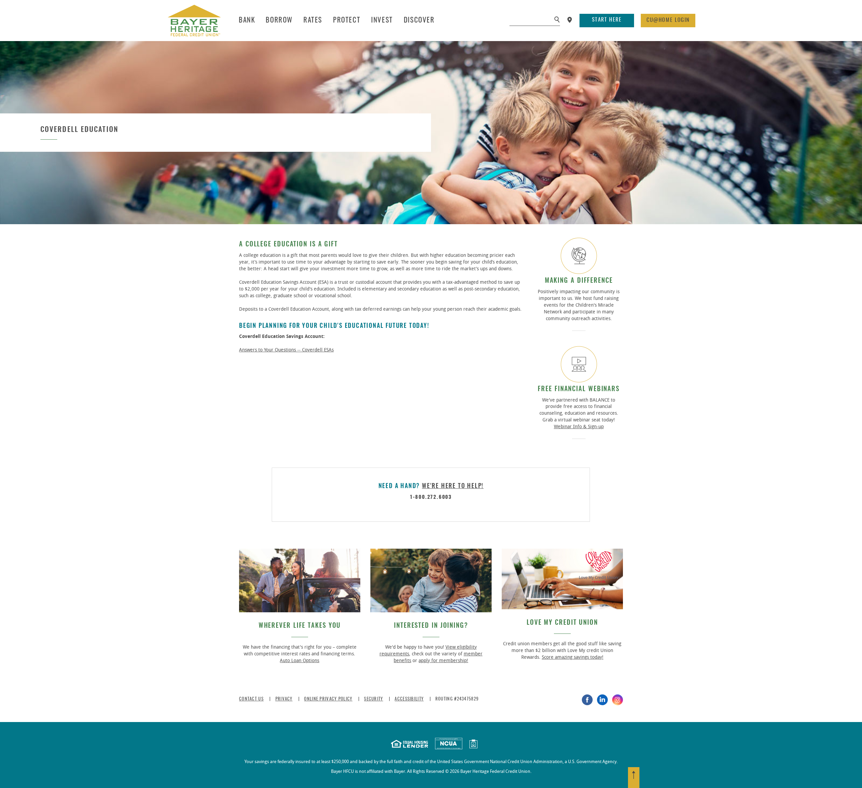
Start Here (607, 20)
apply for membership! (443, 660)
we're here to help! (453, 486)
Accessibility (409, 699)
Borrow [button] (279, 20)
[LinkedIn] (602, 699)
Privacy (284, 699)
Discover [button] (419, 20)
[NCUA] (448, 744)
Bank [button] (247, 20)
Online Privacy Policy (328, 699)
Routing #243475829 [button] (457, 699)
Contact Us (251, 699)
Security (373, 699)
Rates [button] (312, 20)
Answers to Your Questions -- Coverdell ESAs (286, 350)
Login (668, 20)
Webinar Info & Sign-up (579, 427)
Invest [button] (382, 20)
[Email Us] (473, 745)
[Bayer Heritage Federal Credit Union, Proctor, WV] (194, 20)
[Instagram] (617, 699)
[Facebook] (587, 699)
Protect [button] (346, 20)
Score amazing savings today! (572, 657)
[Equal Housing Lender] (409, 745)
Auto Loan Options (299, 660)
